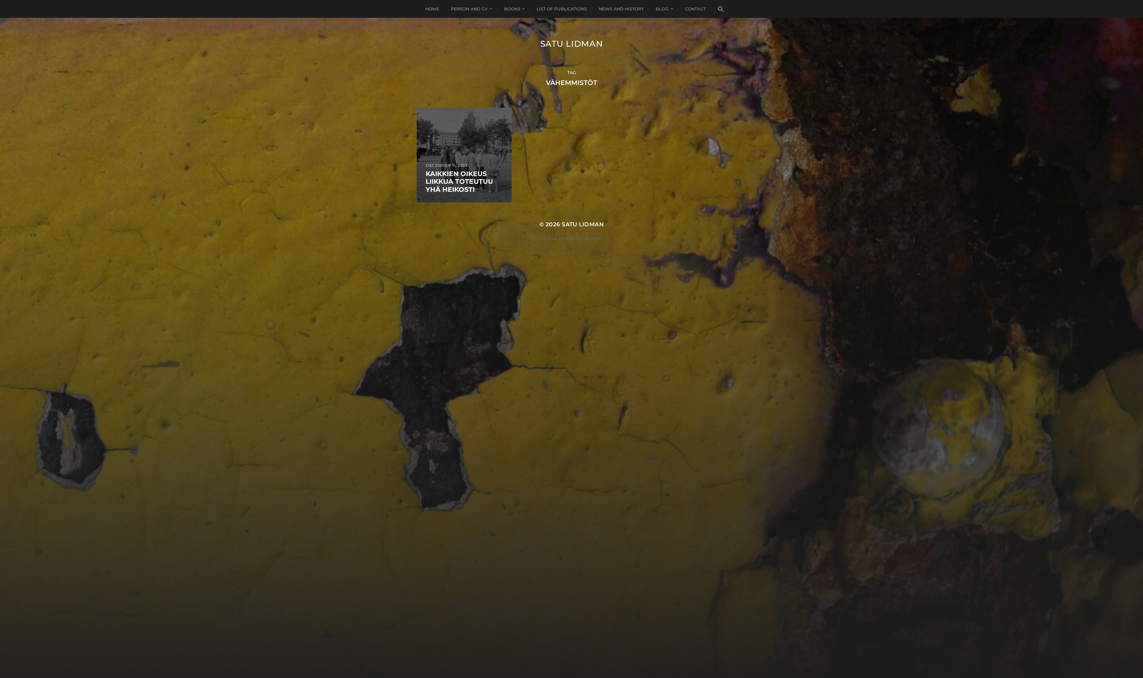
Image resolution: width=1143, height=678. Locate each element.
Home (432, 9)
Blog (662, 9)
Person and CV (469, 9)
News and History (621, 9)
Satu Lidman (571, 44)
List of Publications (562, 9)
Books (512, 9)
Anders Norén (583, 238)
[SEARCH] (721, 9)
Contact (695, 9)
